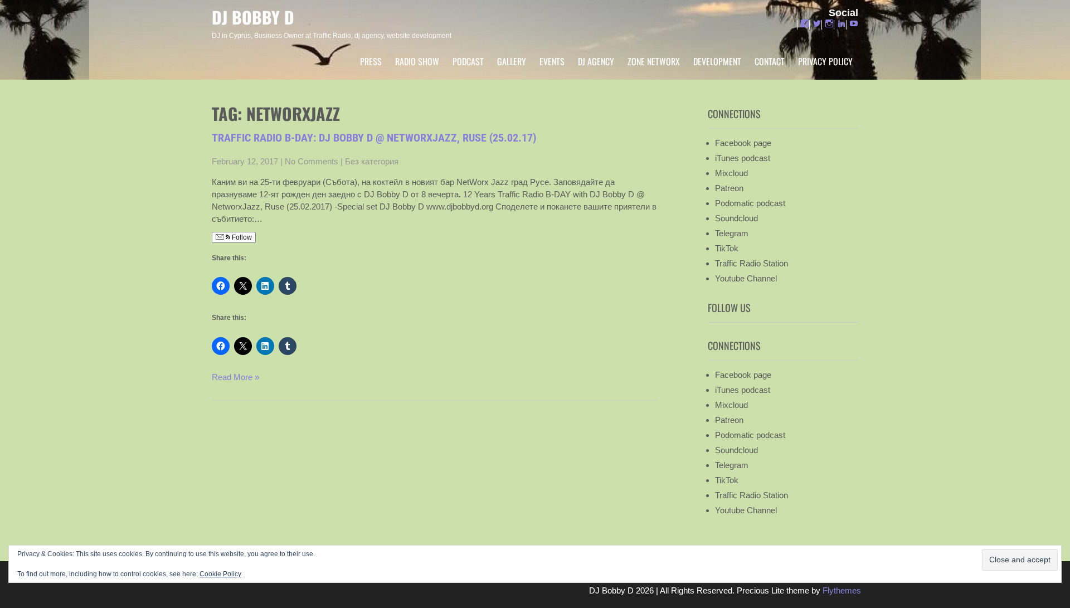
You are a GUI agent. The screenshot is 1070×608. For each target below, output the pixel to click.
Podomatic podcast (750, 203)
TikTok (726, 248)
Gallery (511, 61)
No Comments (311, 161)
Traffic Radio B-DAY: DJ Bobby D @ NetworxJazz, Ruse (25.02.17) (374, 137)
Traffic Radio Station (751, 263)
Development (717, 61)
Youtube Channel (746, 278)
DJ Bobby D (253, 17)
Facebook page (743, 143)
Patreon (729, 188)
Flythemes (840, 590)
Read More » (235, 377)
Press (371, 61)
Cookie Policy (220, 574)
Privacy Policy (825, 61)
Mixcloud (731, 173)
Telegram (731, 233)
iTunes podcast (742, 158)
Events (552, 61)
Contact (770, 61)
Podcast (468, 61)
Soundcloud (736, 218)
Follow (241, 237)
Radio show (417, 61)
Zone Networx (654, 61)
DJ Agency (596, 61)
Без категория (371, 161)
